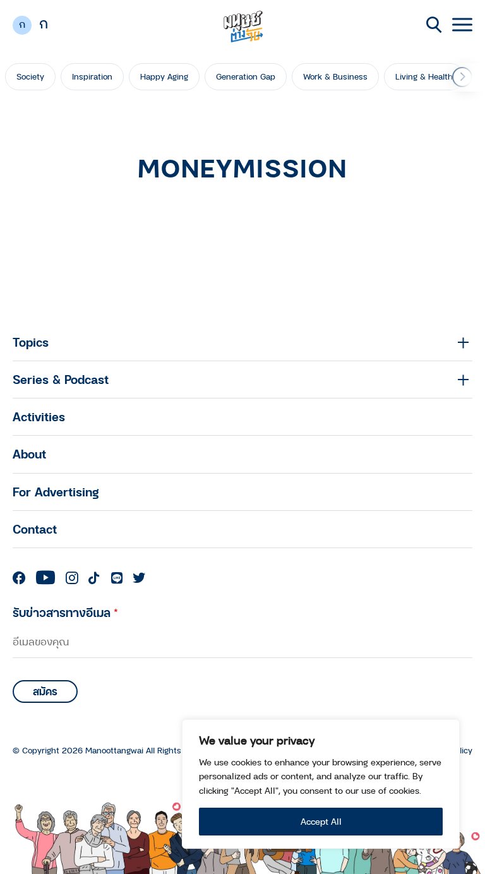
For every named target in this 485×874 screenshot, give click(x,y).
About (29, 454)
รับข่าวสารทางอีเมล (65, 612)
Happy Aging (164, 76)
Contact (35, 529)
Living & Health (424, 76)
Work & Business (335, 76)
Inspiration (92, 76)
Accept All (321, 821)
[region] (321, 784)
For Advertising (56, 491)
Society (30, 76)
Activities (39, 416)
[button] (462, 77)
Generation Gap (245, 76)
